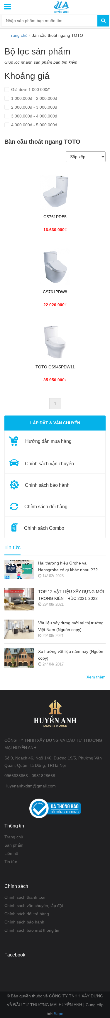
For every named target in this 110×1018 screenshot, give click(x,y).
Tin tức (12, 547)
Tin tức (10, 861)
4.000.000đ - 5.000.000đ (33, 125)
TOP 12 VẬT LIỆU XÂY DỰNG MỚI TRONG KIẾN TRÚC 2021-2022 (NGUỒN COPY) (71, 595)
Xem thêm (96, 677)
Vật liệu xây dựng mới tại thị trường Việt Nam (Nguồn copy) (71, 626)
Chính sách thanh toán (25, 897)
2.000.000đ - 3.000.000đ (33, 107)
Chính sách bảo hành (24, 922)
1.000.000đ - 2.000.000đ (33, 98)
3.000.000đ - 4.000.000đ (33, 116)
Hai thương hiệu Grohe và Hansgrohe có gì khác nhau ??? (68, 566)
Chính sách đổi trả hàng (26, 913)
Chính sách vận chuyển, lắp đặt (33, 905)
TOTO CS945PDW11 (55, 367)
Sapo (58, 1013)
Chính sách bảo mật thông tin (31, 930)
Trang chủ (13, 837)
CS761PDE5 (55, 217)
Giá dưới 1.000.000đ (30, 89)
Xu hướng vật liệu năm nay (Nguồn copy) (70, 655)
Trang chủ (18, 35)
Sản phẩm (13, 845)
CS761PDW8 (55, 292)
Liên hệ (11, 853)
